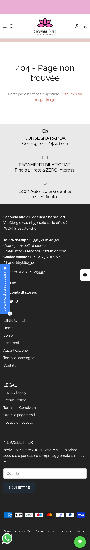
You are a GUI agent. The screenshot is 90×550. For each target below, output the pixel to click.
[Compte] (76, 26)
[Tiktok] (17, 301)
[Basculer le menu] (4, 26)
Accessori (11, 343)
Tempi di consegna (18, 358)
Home (8, 328)
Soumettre (19, 487)
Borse (8, 335)
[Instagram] (11, 301)
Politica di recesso (18, 422)
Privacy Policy (14, 392)
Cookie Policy (14, 400)
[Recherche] (13, 26)
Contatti (10, 365)
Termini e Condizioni (20, 407)
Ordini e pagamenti (19, 415)
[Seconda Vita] (45, 26)
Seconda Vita (23, 531)
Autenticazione (15, 350)
